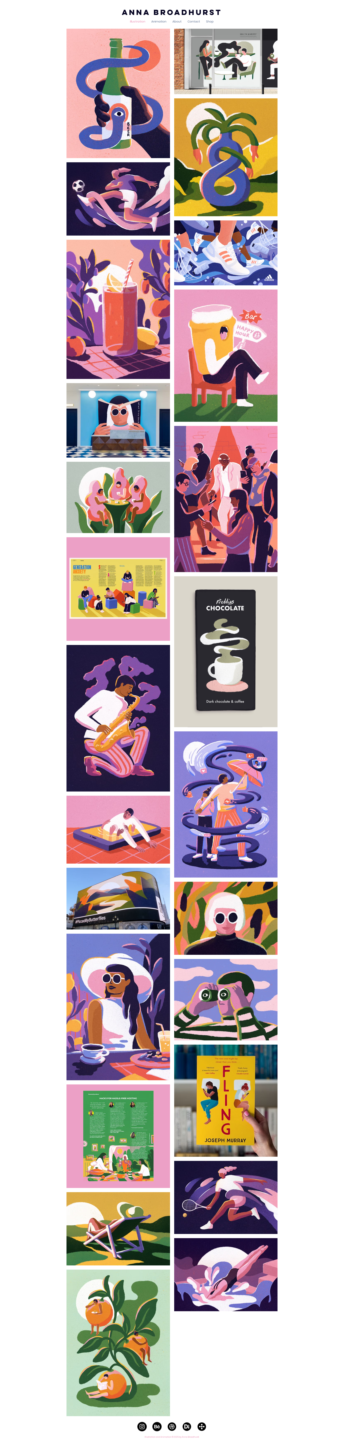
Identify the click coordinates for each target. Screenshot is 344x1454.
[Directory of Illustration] (187, 1426)
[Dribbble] (172, 1426)
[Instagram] (142, 1426)
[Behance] (157, 1426)
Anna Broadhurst (172, 12)
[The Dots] (201, 1426)
